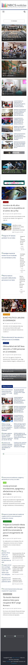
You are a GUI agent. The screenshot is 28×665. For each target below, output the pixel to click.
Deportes (5, 166)
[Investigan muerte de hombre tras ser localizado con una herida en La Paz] (10, 263)
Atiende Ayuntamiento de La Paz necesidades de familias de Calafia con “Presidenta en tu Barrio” (19, 144)
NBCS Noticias (18, 172)
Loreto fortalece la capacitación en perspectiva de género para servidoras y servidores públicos (19, 103)
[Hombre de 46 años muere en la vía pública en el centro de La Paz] (14, 193)
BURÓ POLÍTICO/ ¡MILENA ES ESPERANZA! (13, 319)
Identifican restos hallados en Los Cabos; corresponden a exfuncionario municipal (19, 228)
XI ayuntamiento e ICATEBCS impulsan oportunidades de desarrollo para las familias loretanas (19, 121)
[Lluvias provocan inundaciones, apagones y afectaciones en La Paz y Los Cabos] (14, 478)
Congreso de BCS (7, 521)
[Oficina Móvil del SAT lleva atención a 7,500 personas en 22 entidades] (14, 338)
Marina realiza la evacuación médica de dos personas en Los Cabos (22, 282)
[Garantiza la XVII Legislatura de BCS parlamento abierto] (6, 581)
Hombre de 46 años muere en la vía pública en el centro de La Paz (14, 208)
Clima (5, 482)
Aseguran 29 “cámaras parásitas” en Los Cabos (22, 240)
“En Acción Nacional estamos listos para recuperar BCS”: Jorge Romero (19, 391)
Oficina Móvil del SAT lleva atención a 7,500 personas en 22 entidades (14, 349)
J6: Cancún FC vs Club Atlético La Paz (13, 169)
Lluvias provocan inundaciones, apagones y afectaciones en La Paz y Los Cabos (13, 490)
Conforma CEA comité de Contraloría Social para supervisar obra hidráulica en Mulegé (13, 53)
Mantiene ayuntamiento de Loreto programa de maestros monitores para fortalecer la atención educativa (20, 112)
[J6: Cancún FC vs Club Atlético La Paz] (14, 161)
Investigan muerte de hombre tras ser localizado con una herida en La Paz (22, 260)
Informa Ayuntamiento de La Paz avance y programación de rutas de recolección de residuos (19, 136)
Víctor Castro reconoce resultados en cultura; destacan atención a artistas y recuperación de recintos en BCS (13, 90)
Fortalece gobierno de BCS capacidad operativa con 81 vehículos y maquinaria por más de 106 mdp (13, 35)
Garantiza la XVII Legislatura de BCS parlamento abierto (17, 580)
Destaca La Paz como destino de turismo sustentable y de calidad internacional (20, 128)
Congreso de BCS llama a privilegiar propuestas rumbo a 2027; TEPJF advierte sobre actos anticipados (19, 569)
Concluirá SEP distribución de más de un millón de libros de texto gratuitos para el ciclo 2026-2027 (13, 72)
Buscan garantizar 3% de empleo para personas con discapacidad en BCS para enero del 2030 (19, 555)
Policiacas (6, 202)
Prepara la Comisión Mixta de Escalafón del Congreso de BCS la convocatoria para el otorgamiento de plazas (14, 530)
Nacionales (6, 343)
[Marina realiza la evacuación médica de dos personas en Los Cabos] (10, 285)
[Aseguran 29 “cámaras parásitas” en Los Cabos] (10, 243)
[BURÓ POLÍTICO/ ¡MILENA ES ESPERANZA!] (14, 305)
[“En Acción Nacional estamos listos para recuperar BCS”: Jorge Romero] (14, 590)
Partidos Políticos (7, 594)
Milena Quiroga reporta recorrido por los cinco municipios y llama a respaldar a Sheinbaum (13, 375)
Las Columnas (6, 314)
